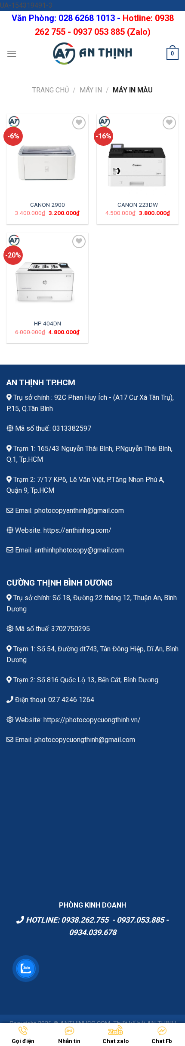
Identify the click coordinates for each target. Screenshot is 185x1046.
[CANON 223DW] (138, 155)
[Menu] (11, 53)
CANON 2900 (47, 204)
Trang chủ (50, 90)
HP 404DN (47, 323)
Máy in (91, 90)
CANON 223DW (137, 204)
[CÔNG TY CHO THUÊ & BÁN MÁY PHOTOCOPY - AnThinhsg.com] (92, 53)
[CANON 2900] (47, 155)
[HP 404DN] (47, 273)
